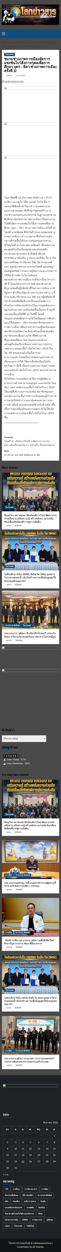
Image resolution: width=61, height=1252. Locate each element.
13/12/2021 (20, 76)
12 (30, 1149)
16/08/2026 (19, 640)
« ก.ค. (6, 1174)
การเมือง (8, 875)
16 (7, 1155)
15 (54, 1149)
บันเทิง (43, 1201)
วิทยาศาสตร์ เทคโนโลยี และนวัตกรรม (19, 1214)
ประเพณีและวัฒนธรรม (13, 1207)
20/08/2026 (19, 889)
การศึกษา (16, 1189)
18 (23, 1155)
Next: (22, 453)
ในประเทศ (9, 54)
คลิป (6, 1201)
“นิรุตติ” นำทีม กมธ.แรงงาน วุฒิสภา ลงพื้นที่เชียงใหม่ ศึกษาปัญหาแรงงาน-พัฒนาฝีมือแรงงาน (29, 942)
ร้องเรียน (41, 1207)
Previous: (29, 441)
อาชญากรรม (37, 1220)
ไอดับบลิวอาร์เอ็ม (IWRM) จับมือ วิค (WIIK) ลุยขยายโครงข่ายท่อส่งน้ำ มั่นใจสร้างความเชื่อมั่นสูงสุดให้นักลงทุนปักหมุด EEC (30, 578)
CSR (6, 1189)
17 (15, 1155)
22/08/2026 (18, 525)
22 (54, 1155)
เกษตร (7, 1226)
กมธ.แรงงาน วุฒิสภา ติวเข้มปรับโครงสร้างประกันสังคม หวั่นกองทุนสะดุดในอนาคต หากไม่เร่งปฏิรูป (30, 635)
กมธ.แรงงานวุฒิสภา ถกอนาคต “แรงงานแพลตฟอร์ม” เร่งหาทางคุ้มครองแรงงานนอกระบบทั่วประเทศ (29, 1060)
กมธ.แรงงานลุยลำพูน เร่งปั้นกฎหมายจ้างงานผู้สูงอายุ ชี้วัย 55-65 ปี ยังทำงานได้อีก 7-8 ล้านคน (30, 884)
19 (30, 1155)
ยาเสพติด (30, 1207)
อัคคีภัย (25, 1220)
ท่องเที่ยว (16, 1201)
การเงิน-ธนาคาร (31, 1189)
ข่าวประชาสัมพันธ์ (12, 625)
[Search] (57, 33)
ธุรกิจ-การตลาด (30, 1201)
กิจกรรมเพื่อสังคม (11, 1195)
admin (8, 526)
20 (38, 1155)
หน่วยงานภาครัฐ (11, 1220)
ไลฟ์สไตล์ (30, 1226)
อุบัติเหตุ (49, 1220)
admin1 (9, 76)
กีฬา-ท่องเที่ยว (28, 1195)
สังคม (40, 1214)
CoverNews (23, 1247)
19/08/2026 (18, 584)
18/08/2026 (19, 1065)
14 (47, 1149)
